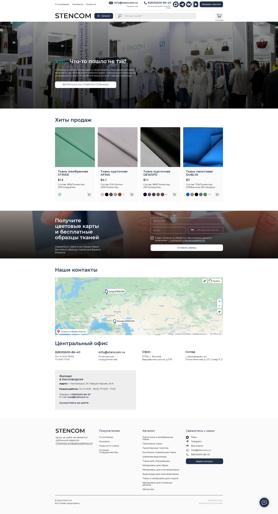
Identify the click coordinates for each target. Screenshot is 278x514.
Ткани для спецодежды (156, 461)
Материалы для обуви (155, 465)
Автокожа (148, 489)
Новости (91, 4)
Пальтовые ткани (152, 443)
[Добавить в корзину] (89, 194)
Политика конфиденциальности (74, 443)
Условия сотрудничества (108, 451)
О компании (62, 4)
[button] (211, 4)
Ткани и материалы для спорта (160, 478)
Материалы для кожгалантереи (160, 469)
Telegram (196, 441)
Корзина (219, 20)
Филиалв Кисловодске (71, 377)
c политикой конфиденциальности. (187, 240)
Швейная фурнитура (154, 456)
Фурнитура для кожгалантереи (160, 474)
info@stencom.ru (126, 2)
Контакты (77, 4)
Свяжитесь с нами (200, 431)
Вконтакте (197, 445)
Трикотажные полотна (155, 448)
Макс (194, 437)
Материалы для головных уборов (157, 483)
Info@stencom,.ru (201, 450)
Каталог (148, 431)
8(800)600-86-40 (159, 2)
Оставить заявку (186, 247)
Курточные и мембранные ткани (157, 438)
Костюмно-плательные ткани (159, 452)
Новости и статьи (109, 445)
